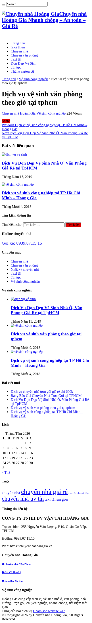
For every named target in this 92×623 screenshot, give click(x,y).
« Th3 (6, 472)
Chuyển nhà (19, 51)
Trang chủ (18, 43)
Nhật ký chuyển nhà (25, 269)
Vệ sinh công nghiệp (33, 79)
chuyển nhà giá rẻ (44, 491)
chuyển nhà (11, 493)
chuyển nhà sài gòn (79, 493)
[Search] (3, 5)
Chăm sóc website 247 (49, 611)
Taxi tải (16, 59)
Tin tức (16, 67)
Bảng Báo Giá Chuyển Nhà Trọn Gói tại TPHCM (46, 395)
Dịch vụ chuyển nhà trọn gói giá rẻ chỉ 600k (42, 391)
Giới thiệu (18, 47)
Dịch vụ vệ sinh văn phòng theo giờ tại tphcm (43, 408)
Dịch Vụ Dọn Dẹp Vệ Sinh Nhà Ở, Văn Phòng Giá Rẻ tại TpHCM (46, 310)
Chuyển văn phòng (24, 55)
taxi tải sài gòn (56, 499)
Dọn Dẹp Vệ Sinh (23, 63)
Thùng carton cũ (22, 71)
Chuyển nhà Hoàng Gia (19, 113)
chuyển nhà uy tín (23, 498)
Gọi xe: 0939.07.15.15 (22, 243)
